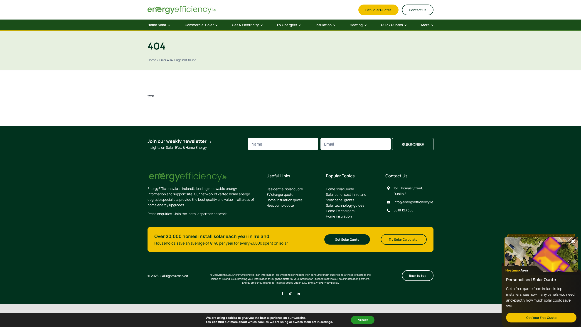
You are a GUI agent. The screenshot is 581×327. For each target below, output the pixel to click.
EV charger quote (279, 194)
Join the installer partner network (200, 213)
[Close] (573, 241)
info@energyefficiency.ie (413, 202)
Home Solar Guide (340, 189)
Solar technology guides (345, 205)
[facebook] (282, 293)
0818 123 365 (404, 210)
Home (152, 60)
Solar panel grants (340, 200)
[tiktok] (290, 293)
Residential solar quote (284, 189)
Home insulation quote (284, 200)
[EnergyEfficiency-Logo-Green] (182, 6)
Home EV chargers (340, 210)
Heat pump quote (280, 205)
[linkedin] (298, 293)
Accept (363, 320)
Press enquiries (160, 213)
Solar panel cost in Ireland (346, 194)
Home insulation (339, 216)
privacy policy (330, 282)
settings (326, 322)
